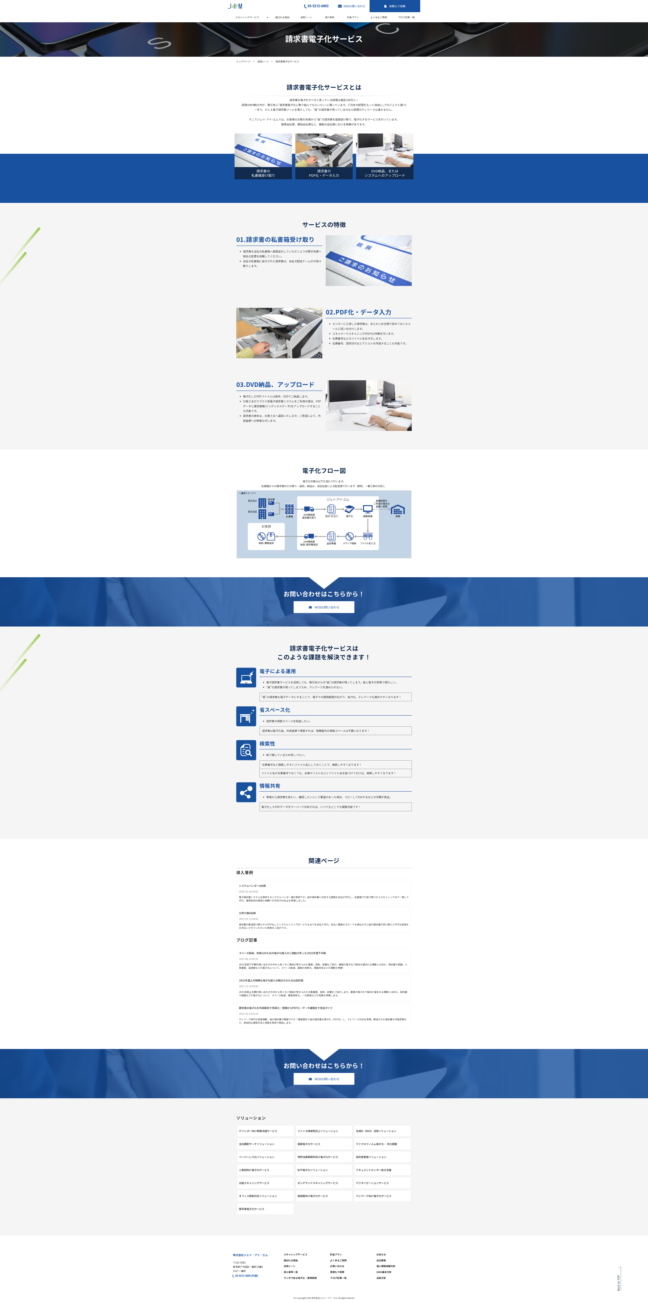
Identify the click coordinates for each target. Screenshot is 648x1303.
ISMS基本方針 (384, 1272)
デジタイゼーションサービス (372, 1183)
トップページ (243, 61)
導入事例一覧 (291, 1272)
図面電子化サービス (309, 1144)
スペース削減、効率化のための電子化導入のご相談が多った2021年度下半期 (282, 953)
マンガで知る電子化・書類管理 (300, 1278)
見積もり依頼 (397, 6)
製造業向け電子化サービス (313, 1196)
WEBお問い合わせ (354, 6)
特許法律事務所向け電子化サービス (318, 1157)
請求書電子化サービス (251, 1209)
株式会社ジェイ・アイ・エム (250, 1255)
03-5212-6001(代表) (246, 1275)
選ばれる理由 (282, 17)
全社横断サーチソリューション (256, 1144)
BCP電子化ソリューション (313, 1170)
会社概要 (381, 1260)
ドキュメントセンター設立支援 (373, 1170)
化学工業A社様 (247, 913)
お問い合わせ (337, 1266)
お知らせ (381, 1254)
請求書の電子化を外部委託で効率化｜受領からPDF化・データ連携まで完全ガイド (286, 1008)
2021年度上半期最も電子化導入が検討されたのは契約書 (271, 980)
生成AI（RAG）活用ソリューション (376, 1131)
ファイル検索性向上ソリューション (318, 1131)
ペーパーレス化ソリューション (256, 1157)
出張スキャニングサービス (254, 1183)
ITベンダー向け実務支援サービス (258, 1131)
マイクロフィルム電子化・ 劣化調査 (376, 1144)
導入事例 (329, 17)
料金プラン (353, 17)
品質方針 (381, 1278)
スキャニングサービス (247, 17)
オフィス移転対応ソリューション (258, 1196)
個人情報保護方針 (385, 1266)
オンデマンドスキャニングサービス (318, 1183)
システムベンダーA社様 (252, 885)
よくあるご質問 (378, 17)
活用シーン (306, 17)
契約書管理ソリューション (371, 1157)
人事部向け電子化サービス (254, 1170)
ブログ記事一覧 (406, 17)
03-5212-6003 (318, 6)
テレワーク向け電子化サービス (373, 1196)
